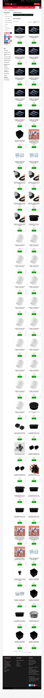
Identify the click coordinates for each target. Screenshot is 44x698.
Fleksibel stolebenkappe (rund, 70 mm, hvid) (34, 245)
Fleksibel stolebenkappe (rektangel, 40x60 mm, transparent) (20, 120)
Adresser (17, 664)
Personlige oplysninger (20, 660)
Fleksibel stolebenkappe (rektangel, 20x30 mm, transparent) (20, 78)
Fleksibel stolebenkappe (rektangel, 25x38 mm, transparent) (34, 37)
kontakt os (7, 0)
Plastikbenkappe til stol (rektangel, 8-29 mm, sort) (33, 517)
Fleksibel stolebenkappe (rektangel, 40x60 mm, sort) (20, 475)
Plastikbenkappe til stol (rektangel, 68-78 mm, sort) (19, 621)
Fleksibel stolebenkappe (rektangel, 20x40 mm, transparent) (20, 58)
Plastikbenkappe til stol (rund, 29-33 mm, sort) (19, 454)
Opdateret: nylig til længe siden (36, 22)
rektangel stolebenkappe (6, 71)
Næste (30, 652)
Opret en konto (37, 0)
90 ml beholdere (6, 79)
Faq (5, 26)
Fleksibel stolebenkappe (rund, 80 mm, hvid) (20, 245)
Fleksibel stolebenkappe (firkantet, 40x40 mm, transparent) (20, 162)
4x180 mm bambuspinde (6, 77)
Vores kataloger (7, 28)
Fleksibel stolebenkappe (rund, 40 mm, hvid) (34, 287)
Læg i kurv (19, 42)
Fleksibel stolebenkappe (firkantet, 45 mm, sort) (20, 141)
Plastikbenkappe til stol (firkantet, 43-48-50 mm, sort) (19, 496)
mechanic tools (6, 62)
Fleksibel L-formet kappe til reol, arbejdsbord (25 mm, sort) (34, 204)
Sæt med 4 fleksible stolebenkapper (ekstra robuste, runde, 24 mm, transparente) (20, 538)
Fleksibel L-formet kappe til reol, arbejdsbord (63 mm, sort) (20, 183)
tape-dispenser (6, 73)
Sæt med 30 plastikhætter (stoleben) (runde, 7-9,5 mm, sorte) (20, 579)
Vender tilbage (7, 18)
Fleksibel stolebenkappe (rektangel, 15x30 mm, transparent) (20, 99)
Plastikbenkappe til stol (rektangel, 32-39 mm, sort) (34, 433)
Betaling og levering (8, 16)
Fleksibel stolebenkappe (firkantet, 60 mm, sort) (20, 642)
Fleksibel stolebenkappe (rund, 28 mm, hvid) (34, 329)
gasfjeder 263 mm (7, 52)
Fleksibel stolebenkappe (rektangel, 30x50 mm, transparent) (20, 37)
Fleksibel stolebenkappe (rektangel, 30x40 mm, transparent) (34, 58)
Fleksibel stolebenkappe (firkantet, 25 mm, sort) (34, 642)
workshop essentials (7, 56)
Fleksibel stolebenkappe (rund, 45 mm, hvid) (34, 266)
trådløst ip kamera (7, 60)
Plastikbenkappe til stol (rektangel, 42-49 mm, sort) (34, 475)
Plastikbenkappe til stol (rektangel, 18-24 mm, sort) (34, 496)
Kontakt (5, 671)
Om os (6, 14)
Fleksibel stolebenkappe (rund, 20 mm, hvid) (20, 371)
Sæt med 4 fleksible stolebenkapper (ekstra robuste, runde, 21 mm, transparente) (34, 142)
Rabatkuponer (18, 665)
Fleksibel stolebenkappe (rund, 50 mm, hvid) (20, 412)
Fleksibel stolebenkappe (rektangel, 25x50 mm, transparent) (34, 120)
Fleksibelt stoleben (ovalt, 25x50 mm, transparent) (19, 600)
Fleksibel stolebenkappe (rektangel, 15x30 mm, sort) (34, 454)
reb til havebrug (6, 68)
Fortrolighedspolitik (8, 20)
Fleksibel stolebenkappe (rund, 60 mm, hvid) (34, 391)
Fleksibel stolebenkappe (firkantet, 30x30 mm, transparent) (34, 162)
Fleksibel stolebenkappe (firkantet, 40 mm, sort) (34, 579)
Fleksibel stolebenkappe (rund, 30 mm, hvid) (20, 329)
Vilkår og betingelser (8, 22)
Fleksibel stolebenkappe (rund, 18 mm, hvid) (34, 371)
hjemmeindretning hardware (7, 65)
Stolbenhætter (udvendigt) (28, 14)
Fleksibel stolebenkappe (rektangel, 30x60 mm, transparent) (34, 78)
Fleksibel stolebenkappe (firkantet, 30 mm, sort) (34, 600)
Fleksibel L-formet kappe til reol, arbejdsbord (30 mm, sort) (20, 204)
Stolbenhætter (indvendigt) (18, 14)
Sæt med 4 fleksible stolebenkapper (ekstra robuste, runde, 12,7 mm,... (19, 559)
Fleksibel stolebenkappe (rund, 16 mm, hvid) (20, 391)
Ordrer (17, 661)
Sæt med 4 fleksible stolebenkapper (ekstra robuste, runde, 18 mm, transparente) (34, 538)
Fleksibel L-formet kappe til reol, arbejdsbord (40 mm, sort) (20, 225)
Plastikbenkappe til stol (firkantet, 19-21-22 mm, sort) (34, 225)
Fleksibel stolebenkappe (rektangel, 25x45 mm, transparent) (34, 99)
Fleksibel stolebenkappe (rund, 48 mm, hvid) (20, 266)
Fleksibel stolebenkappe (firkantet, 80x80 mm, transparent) (34, 559)
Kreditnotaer (18, 663)
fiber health (6, 50)
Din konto (18, 657)
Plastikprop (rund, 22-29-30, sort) (34, 412)
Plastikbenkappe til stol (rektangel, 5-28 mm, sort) (19, 517)
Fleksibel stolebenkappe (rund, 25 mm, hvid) (20, 350)
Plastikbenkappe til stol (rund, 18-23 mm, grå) (34, 621)
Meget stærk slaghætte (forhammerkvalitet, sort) (19, 433)
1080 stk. (5, 75)
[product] (20, 30)
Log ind (31, 0)
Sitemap (6, 24)
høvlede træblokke (7, 58)
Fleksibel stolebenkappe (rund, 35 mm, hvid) (20, 308)
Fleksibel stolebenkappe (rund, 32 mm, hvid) (34, 308)
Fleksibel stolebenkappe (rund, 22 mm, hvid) (34, 350)
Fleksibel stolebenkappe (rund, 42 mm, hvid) (20, 287)
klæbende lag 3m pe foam (7, 54)
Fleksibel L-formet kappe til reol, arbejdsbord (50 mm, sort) (34, 183)
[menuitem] (4, 7)
